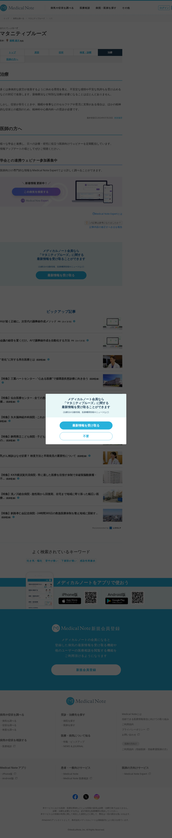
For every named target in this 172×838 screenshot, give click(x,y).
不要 (86, 436)
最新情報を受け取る (86, 425)
